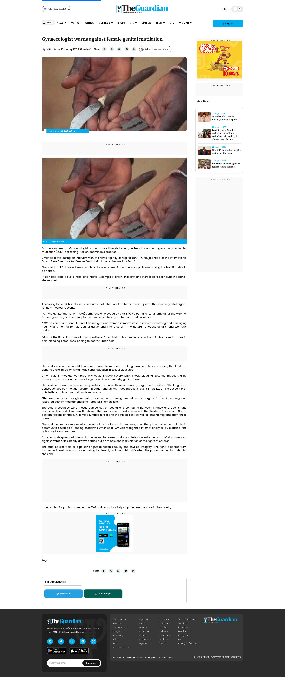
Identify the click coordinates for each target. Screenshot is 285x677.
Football (163, 627)
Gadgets (183, 635)
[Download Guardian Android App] (56, 650)
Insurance (164, 635)
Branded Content (122, 647)
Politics (89, 23)
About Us (117, 657)
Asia (115, 643)
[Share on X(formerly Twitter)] (112, 49)
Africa (115, 639)
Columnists (145, 639)
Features (164, 619)
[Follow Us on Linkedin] (83, 641)
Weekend (183, 623)
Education (144, 631)
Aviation (117, 623)
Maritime (164, 639)
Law (180, 639)
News (60, 23)
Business (105, 23)
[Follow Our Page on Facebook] (50, 641)
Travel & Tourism (186, 619)
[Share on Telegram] (127, 49)
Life (132, 23)
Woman (184, 23)
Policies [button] (151, 657)
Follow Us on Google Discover (157, 49)
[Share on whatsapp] (119, 49)
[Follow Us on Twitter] (61, 641)
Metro (75, 23)
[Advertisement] (114, 481)
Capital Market (120, 627)
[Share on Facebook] (104, 49)
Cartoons (144, 635)
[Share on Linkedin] (134, 49)
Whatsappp (104, 593)
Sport (121, 23)
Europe (143, 623)
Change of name (187, 643)
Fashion (163, 623)
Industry (163, 631)
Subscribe (91, 663)
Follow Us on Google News (59, 9)
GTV (171, 23)
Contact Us (167, 657)
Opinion (146, 23)
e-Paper (228, 23)
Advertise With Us (134, 657)
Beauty (143, 627)
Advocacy (118, 635)
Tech (159, 23)
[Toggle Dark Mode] (237, 9)
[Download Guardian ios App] (79, 650)
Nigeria (143, 643)
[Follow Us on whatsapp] (93, 641)
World (162, 643)
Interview (183, 627)
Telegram (65, 593)
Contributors (119, 619)
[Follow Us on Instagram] (72, 641)
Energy (116, 631)
